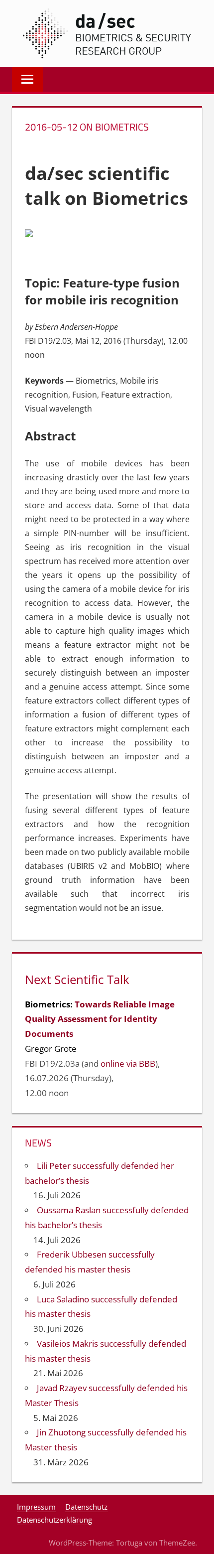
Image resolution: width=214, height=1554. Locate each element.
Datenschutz (86, 1507)
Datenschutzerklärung (54, 1520)
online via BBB (128, 1063)
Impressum (36, 1507)
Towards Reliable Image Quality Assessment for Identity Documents (100, 1019)
